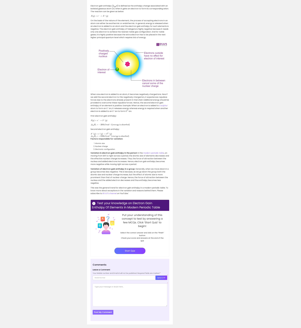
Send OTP (161, 278)
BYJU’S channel (110, 193)
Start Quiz (130, 250)
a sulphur (163, 105)
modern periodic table (153, 153)
